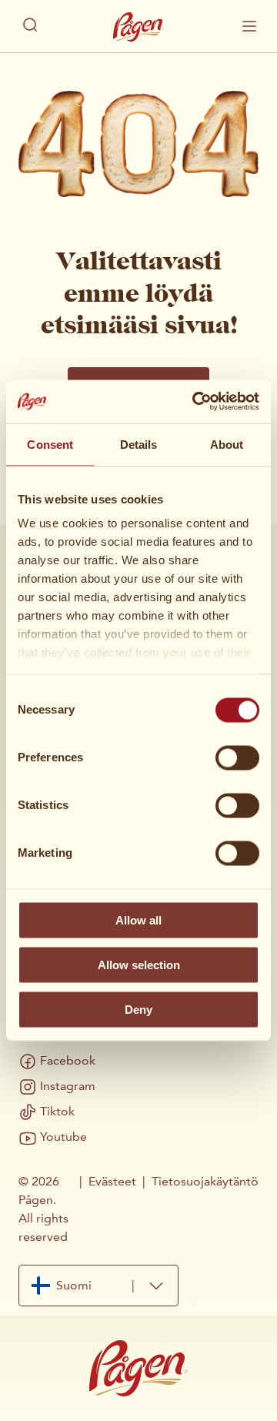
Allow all (138, 919)
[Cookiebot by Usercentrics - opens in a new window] (195, 402)
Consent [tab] (50, 443)
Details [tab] (139, 443)
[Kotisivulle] (138, 27)
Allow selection (139, 964)
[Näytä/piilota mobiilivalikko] (249, 26)
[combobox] (98, 1286)
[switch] (237, 757)
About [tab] (227, 443)
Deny (138, 1008)
